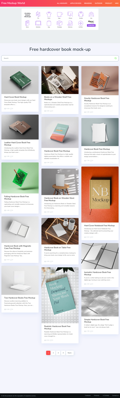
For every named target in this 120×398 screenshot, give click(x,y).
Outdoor (98, 3)
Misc (117, 3)
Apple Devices (75, 3)
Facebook (88, 395)
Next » (70, 353)
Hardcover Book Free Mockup (57, 151)
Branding (88, 3)
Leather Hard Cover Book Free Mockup (17, 143)
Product (108, 3)
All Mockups (62, 3)
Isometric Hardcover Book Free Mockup (97, 273)
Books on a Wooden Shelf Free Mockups (57, 98)
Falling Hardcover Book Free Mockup (16, 197)
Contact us (115, 395)
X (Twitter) (105, 395)
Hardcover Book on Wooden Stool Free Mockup (59, 199)
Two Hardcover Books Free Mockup (19, 297)
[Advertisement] (60, 36)
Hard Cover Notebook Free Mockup (99, 225)
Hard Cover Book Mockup (15, 97)
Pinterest (96, 395)
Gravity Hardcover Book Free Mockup (96, 99)
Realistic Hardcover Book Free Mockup (57, 327)
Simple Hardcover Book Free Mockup (96, 320)
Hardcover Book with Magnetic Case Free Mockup (17, 247)
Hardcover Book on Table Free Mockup (57, 248)
